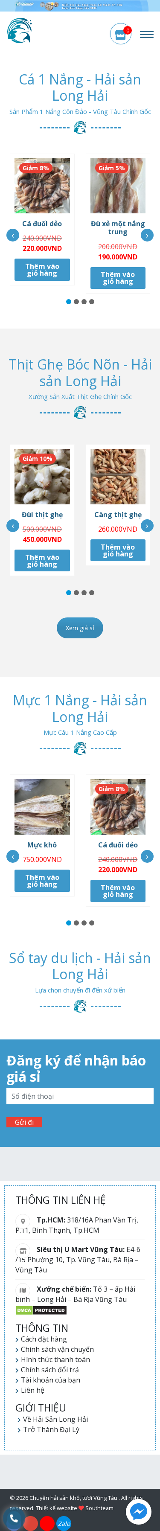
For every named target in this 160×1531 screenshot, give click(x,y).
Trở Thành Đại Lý (51, 1429)
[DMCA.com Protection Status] (41, 1309)
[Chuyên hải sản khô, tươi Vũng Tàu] (20, 30)
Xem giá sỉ (80, 628)
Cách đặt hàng (44, 1339)
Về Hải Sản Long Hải (55, 1419)
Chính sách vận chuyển (57, 1349)
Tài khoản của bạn (50, 1380)
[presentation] (12, 235)
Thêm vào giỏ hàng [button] (42, 270)
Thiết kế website (56, 1508)
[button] (69, 302)
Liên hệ (32, 1390)
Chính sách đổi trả (50, 1369)
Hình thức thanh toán (55, 1359)
